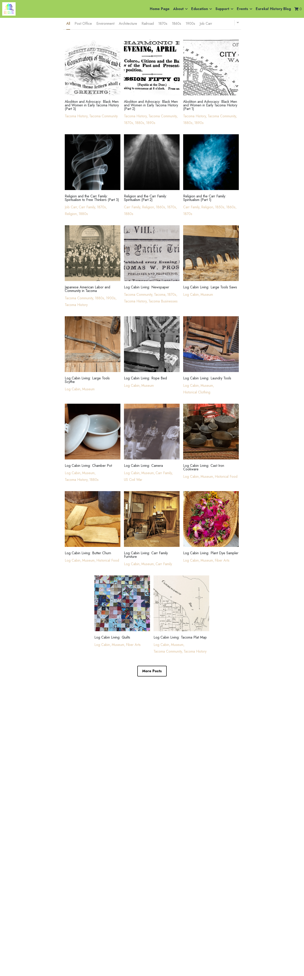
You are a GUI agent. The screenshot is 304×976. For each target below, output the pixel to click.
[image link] (9, 8)
